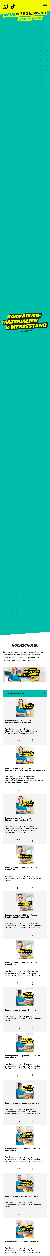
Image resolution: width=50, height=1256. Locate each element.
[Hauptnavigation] (44, 5)
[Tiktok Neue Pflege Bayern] (13, 6)
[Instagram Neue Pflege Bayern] (6, 6)
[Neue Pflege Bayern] (25, 16)
